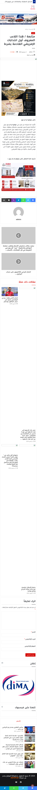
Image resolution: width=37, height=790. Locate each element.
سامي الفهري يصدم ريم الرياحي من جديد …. (12, 728)
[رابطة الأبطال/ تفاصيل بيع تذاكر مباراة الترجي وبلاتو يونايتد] (27, 515)
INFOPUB (14, 777)
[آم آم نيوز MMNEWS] (33, 7)
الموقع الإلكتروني (30, 646)
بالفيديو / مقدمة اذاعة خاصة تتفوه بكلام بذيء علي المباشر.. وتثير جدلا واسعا (13, 737)
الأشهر (18, 721)
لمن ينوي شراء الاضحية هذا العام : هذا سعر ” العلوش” (12, 754)
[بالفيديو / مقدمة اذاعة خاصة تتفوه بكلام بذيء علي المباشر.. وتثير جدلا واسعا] (30, 738)
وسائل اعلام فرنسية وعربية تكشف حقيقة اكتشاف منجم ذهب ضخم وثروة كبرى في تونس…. (12, 746)
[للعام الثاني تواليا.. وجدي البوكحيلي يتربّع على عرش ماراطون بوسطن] (10, 291)
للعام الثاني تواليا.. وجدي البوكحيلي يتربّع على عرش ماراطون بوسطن (10, 300)
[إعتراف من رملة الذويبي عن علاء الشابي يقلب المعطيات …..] (30, 764)
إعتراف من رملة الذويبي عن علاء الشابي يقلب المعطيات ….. (13, 763)
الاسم (33, 632)
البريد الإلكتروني (29, 639)
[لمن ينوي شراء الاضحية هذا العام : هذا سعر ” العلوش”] (30, 756)
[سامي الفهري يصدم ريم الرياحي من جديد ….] (30, 729)
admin (30, 52)
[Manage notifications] (32, 785)
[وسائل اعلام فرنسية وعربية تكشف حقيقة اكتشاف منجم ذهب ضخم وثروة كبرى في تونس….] (30, 747)
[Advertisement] (18, 31)
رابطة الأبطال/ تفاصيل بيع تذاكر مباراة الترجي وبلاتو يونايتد (28, 589)
